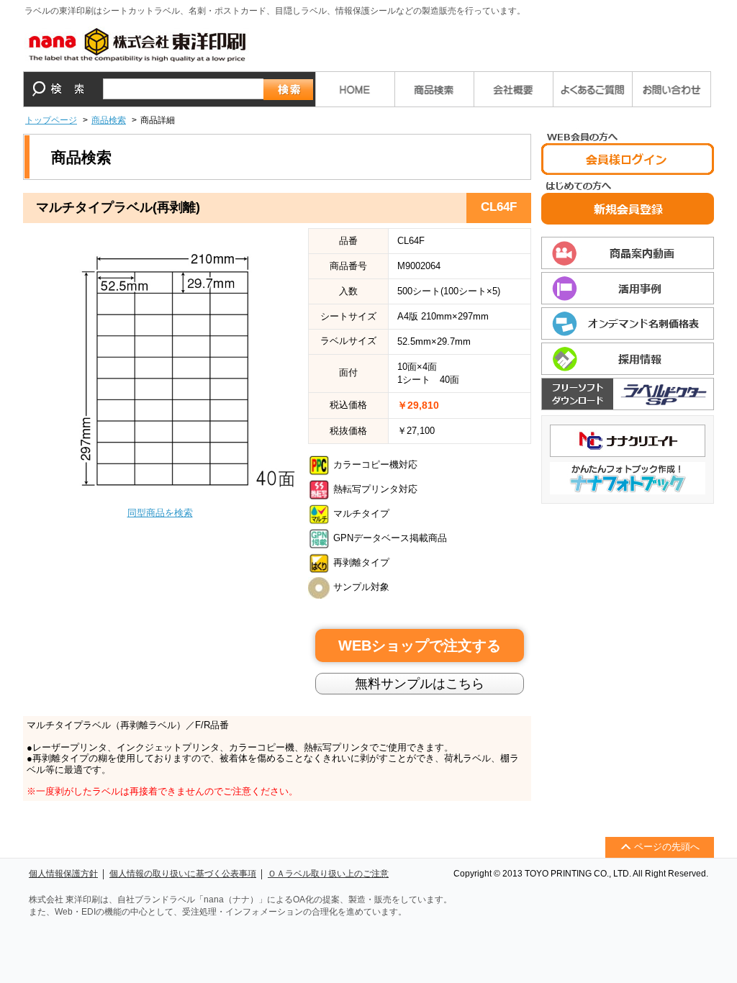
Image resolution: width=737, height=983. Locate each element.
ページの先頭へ (667, 846)
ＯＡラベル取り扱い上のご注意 (328, 873)
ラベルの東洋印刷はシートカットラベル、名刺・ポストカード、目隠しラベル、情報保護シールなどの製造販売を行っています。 (274, 10)
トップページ (51, 120)
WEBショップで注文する (419, 645)
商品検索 (108, 120)
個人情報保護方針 (63, 873)
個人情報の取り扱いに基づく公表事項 (182, 873)
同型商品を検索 (160, 512)
